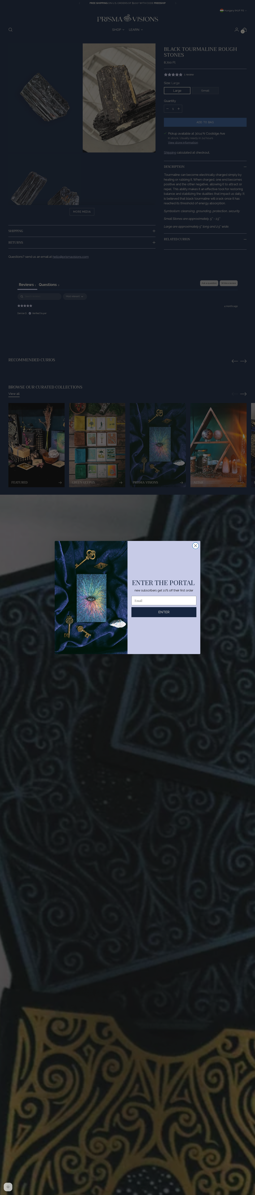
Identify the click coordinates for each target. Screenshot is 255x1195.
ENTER (164, 612)
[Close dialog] (195, 545)
